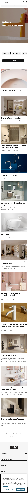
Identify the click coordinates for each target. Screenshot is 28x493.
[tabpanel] (14, 25)
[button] (2, 6)
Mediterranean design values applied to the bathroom (14, 263)
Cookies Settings (9, 489)
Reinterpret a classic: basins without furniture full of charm (13, 389)
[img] (14, 78)
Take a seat (5, 234)
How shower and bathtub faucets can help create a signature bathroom (14, 325)
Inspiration (4, 471)
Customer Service (6, 459)
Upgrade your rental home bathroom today (13, 204)
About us (3, 465)
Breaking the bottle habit (9, 175)
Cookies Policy (5, 485)
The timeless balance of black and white (13, 420)
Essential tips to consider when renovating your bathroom (11, 294)
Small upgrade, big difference (11, 90)
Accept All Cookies (20, 489)
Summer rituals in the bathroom (12, 118)
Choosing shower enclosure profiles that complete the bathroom (13, 146)
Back (5, 45)
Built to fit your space (8, 355)
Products (4, 453)
